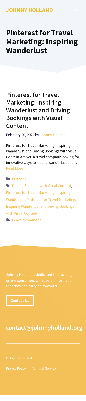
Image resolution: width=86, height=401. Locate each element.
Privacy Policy (16, 368)
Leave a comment (26, 220)
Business (19, 178)
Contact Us (20, 300)
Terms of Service (44, 368)
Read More (14, 168)
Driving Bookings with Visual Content (41, 185)
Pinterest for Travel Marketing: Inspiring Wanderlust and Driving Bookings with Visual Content (38, 110)
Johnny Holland (29, 10)
